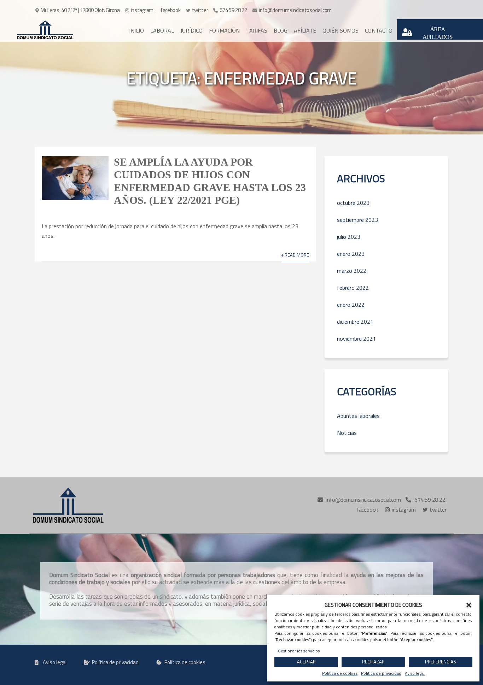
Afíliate (305, 30)
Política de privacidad (381, 673)
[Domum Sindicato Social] (45, 30)
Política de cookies (339, 673)
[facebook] (170, 10)
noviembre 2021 (356, 338)
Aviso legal (415, 673)
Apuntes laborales (358, 415)
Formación (224, 30)
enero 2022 (351, 304)
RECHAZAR (373, 661)
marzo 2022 (351, 270)
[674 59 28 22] (231, 10)
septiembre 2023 (357, 219)
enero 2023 (351, 253)
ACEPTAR (306, 661)
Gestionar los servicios (299, 650)
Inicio (136, 30)
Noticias (347, 432)
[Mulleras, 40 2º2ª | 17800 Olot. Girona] (78, 10)
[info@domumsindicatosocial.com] (292, 10)
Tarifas (256, 30)
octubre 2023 (353, 202)
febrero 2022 (353, 287)
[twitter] (197, 10)
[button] (468, 605)
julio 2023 (348, 236)
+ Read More (295, 254)
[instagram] (139, 10)
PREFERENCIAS (440, 661)
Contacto (378, 30)
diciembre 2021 (355, 321)
